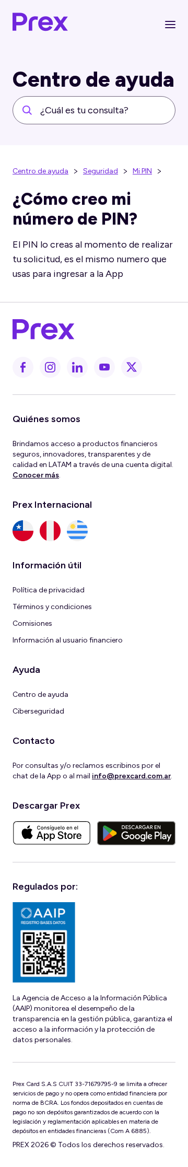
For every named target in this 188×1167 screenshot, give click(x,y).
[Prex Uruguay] (77, 530)
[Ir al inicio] (41, 24)
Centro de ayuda (40, 171)
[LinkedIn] (77, 367)
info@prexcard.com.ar (131, 776)
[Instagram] (50, 367)
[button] (170, 24)
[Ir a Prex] (88, 329)
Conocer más (36, 475)
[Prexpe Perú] (50, 530)
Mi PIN (142, 171)
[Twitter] (131, 367)
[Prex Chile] (23, 530)
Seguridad (100, 171)
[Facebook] (23, 367)
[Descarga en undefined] (52, 833)
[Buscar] (27, 110)
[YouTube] (104, 367)
